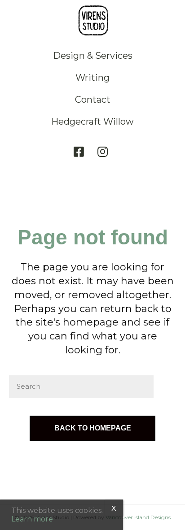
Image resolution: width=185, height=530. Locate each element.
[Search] (165, 386)
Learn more (32, 519)
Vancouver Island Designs (138, 517)
